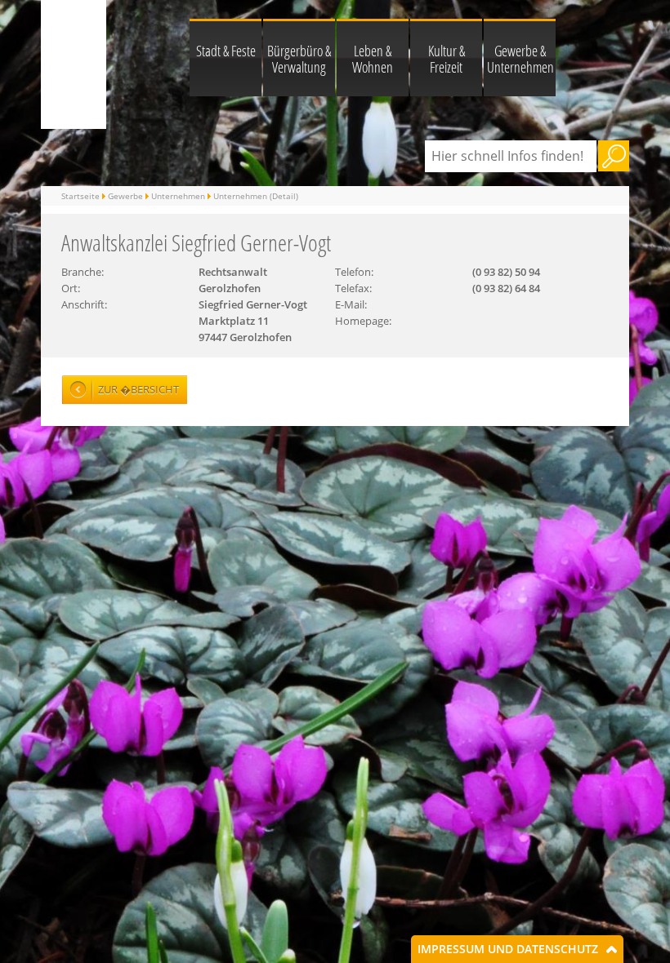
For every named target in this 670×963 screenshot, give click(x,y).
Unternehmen (178, 196)
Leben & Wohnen (372, 59)
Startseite (80, 196)
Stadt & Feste (226, 50)
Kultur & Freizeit (446, 59)
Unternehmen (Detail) (255, 196)
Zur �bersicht (138, 389)
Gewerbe (125, 196)
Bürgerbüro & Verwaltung (299, 59)
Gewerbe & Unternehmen (520, 59)
